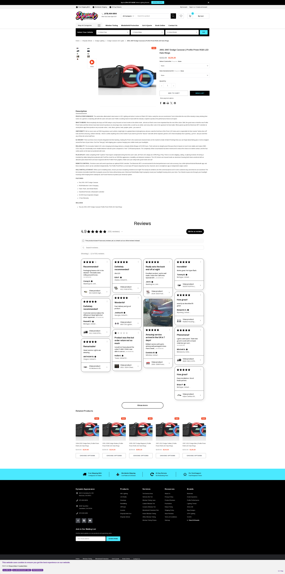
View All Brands (193, 520)
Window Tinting (87, 559)
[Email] (164, 103)
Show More (87, 277)
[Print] (168, 103)
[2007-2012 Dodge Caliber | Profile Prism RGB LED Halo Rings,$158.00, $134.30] (167, 429)
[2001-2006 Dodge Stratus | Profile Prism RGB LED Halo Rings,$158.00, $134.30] (114, 429)
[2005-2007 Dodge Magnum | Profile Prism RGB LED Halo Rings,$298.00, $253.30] (141, 429)
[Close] (208, 2)
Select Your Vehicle (85, 32)
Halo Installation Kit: (172, 71)
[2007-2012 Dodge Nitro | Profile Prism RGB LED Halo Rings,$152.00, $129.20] (194, 429)
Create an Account (201, 7)
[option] (92, 474)
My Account (183, 7)
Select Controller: (170, 61)
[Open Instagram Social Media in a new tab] (84, 520)
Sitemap (167, 520)
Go (203, 32)
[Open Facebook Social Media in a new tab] (78, 520)
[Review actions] (107, 261)
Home (77, 559)
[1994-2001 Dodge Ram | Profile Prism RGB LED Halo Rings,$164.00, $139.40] (87, 429)
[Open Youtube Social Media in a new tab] (90, 520)
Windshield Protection (102, 559)
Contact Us (136, 559)
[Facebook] (161, 103)
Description (81, 111)
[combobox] (153, 16)
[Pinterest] (175, 103)
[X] (171, 103)
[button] (122, 231)
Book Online (126, 559)
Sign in (191, 7)
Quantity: (163, 81)
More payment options (167, 98)
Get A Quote (115, 559)
